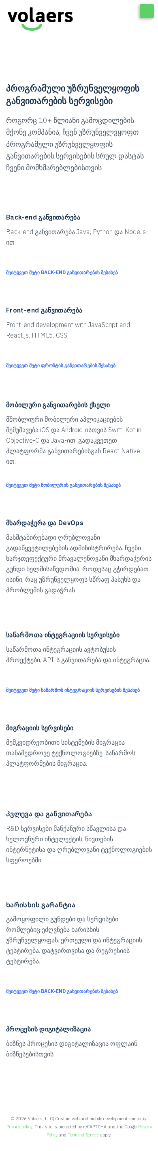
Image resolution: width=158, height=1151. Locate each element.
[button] (63, 272)
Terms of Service (83, 1135)
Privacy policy (19, 1127)
